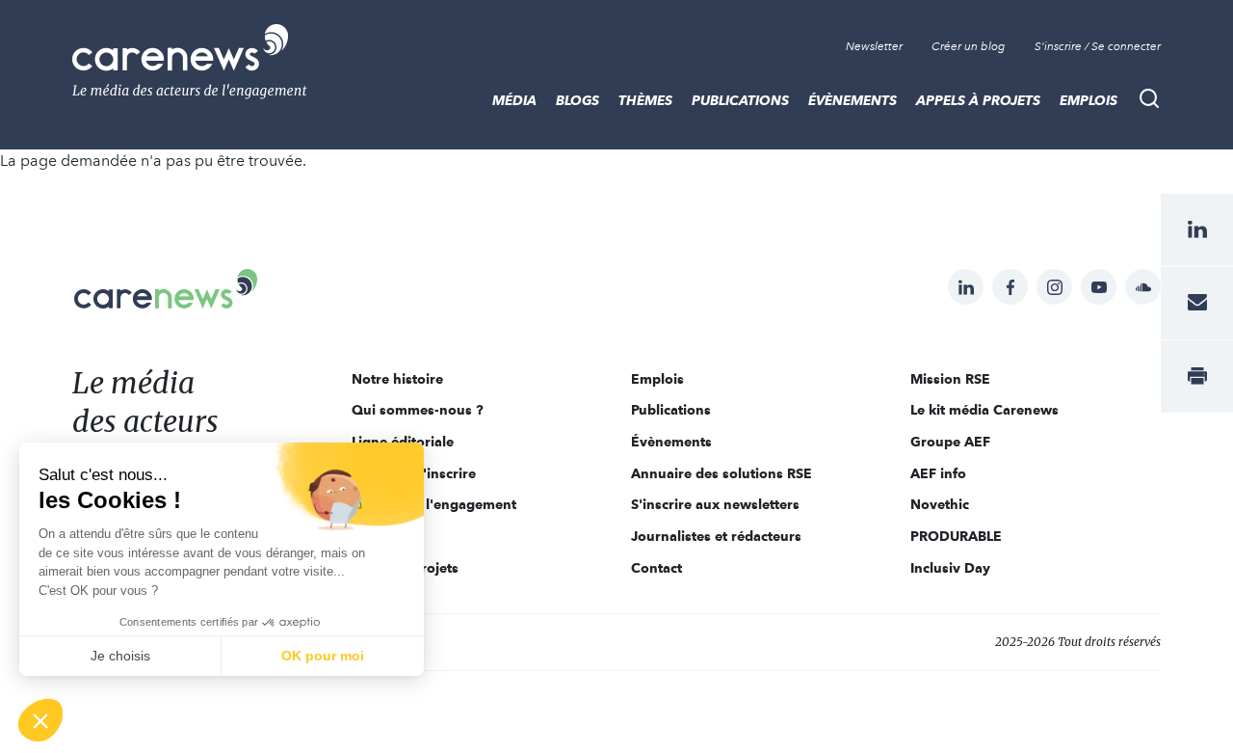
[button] (40, 720)
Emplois (1088, 100)
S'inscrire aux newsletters (715, 504)
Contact (656, 568)
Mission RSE (950, 379)
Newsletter (874, 46)
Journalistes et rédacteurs (716, 536)
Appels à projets (978, 100)
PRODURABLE (956, 536)
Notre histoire (397, 379)
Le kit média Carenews (984, 409)
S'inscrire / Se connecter (1098, 46)
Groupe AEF (950, 441)
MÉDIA (514, 100)
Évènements (852, 100)
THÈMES (645, 100)
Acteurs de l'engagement (434, 504)
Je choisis (120, 655)
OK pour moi (322, 655)
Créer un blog (968, 46)
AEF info (938, 473)
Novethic (939, 504)
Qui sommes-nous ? (418, 409)
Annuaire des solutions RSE (721, 473)
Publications (740, 100)
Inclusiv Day (950, 568)
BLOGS (577, 100)
